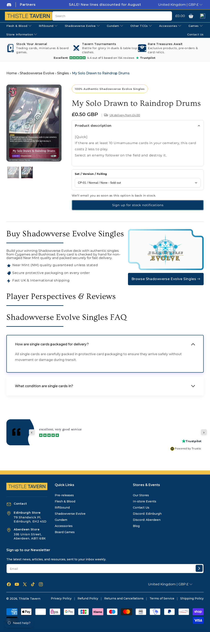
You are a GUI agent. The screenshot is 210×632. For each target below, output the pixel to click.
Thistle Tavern (29, 598)
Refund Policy (88, 598)
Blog (136, 526)
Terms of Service (162, 598)
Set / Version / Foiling (91, 173)
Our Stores (141, 495)
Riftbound (62, 507)
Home (11, 73)
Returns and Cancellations (124, 598)
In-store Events (144, 501)
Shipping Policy (192, 598)
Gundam (61, 520)
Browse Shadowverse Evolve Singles (163, 279)
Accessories (64, 526)
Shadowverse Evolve (37, 73)
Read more (124, 431)
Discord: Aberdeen (147, 520)
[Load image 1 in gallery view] (13, 172)
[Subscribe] (199, 568)
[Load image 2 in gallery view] (27, 172)
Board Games (65, 532)
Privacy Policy (61, 598)
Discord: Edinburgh (147, 514)
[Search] (167, 16)
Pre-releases (64, 495)
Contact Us (141, 507)
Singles (63, 73)
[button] (190, 16)
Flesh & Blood (65, 501)
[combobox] (112, 15)
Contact (20, 503)
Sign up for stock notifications (137, 205)
